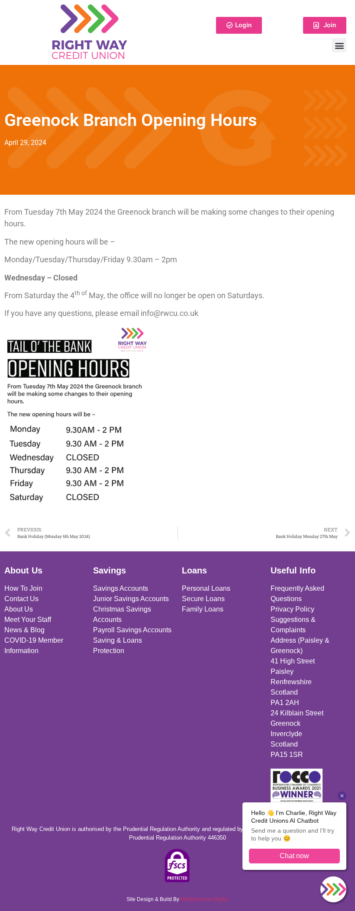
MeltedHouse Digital (205, 899)
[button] (339, 45)
